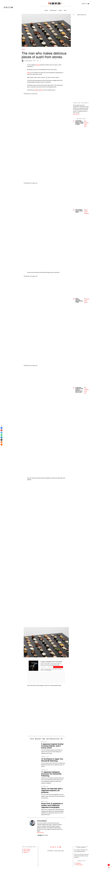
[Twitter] (84, 3)
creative (38, 65)
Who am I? (26, 852)
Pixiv (41, 90)
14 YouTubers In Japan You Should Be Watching (52, 760)
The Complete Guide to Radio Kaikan (79, 211)
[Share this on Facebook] (1, 428)
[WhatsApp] (1, 435)
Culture (60, 10)
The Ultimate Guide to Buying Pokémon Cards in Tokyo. (79, 122)
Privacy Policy (27, 850)
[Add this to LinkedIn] (1, 437)
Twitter (36, 90)
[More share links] (1, 445)
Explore (46, 10)
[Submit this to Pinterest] (1, 430)
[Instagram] (85, 3)
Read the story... (41, 832)
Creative (23, 49)
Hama (28, 72)
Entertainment (53, 10)
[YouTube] (88, 3)
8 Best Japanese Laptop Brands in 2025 (79, 300)
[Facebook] (82, 3)
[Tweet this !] (1, 433)
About (65, 10)
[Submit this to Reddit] (1, 442)
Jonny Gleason (42, 821)
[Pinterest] (87, 3)
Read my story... (76, 114)
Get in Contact (27, 849)
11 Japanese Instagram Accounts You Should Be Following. (51, 774)
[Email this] (1, 440)
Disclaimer (78, 863)
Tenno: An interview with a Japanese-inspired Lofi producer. (52, 790)
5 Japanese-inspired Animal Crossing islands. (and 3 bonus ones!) (52, 746)
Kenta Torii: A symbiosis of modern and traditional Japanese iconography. (52, 805)
